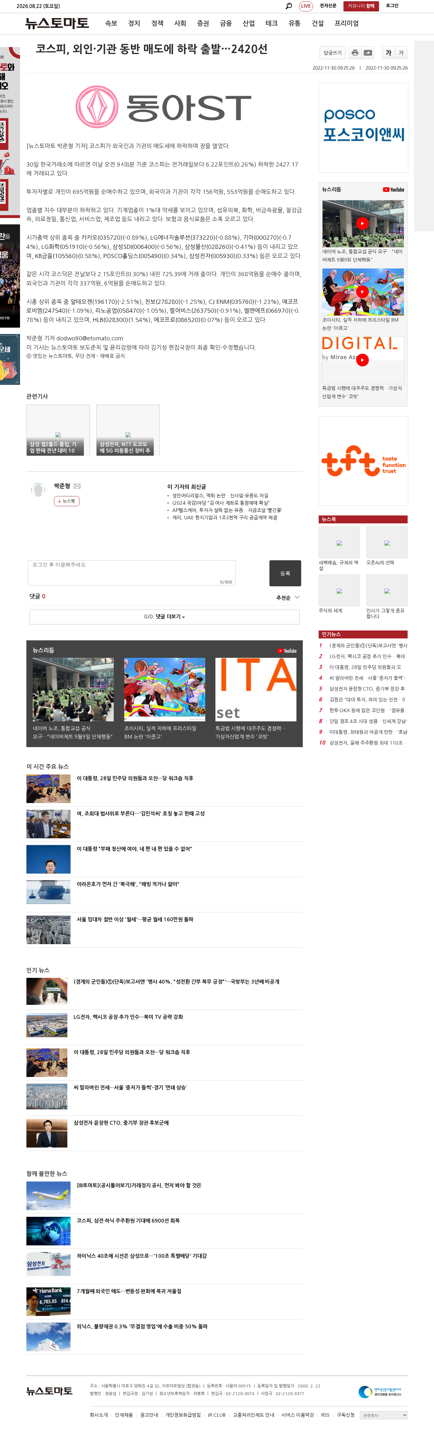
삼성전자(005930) (212, 256)
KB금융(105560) (56, 256)
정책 (157, 23)
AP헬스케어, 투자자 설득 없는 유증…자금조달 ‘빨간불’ (227, 510)
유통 (294, 23)
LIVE (306, 6)
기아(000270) (261, 238)
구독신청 (346, 1415)
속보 (111, 23)
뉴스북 (68, 501)
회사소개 (99, 1415)
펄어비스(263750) (193, 311)
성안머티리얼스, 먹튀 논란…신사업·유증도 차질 (220, 495)
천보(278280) (163, 302)
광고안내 (149, 1415)
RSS (325, 1415)
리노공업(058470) (118, 311)
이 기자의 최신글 (186, 487)
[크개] (388, 52)
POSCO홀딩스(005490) (133, 256)
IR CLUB (217, 1415)
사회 (180, 23)
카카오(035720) (102, 238)
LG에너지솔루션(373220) (182, 238)
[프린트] (355, 52)
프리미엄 (347, 23)
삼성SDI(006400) (134, 247)
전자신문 (328, 5)
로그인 (392, 5)
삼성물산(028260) (208, 247)
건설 (318, 23)
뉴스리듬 (331, 189)
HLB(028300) (110, 320)
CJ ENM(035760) (231, 302)
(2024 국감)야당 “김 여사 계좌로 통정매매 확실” (221, 503)
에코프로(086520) (177, 320)
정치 (134, 23)
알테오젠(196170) (94, 302)
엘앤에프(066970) (267, 311)
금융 (226, 23)
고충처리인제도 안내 (253, 1415)
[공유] (368, 52)
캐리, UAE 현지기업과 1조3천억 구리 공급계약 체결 (224, 517)
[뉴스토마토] (57, 23)
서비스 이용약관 (297, 1415)
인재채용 (124, 1415)
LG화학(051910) (63, 247)
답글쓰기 (333, 53)
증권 (203, 23)
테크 (272, 23)
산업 (249, 23)
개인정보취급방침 (183, 1415)
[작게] (401, 52)
